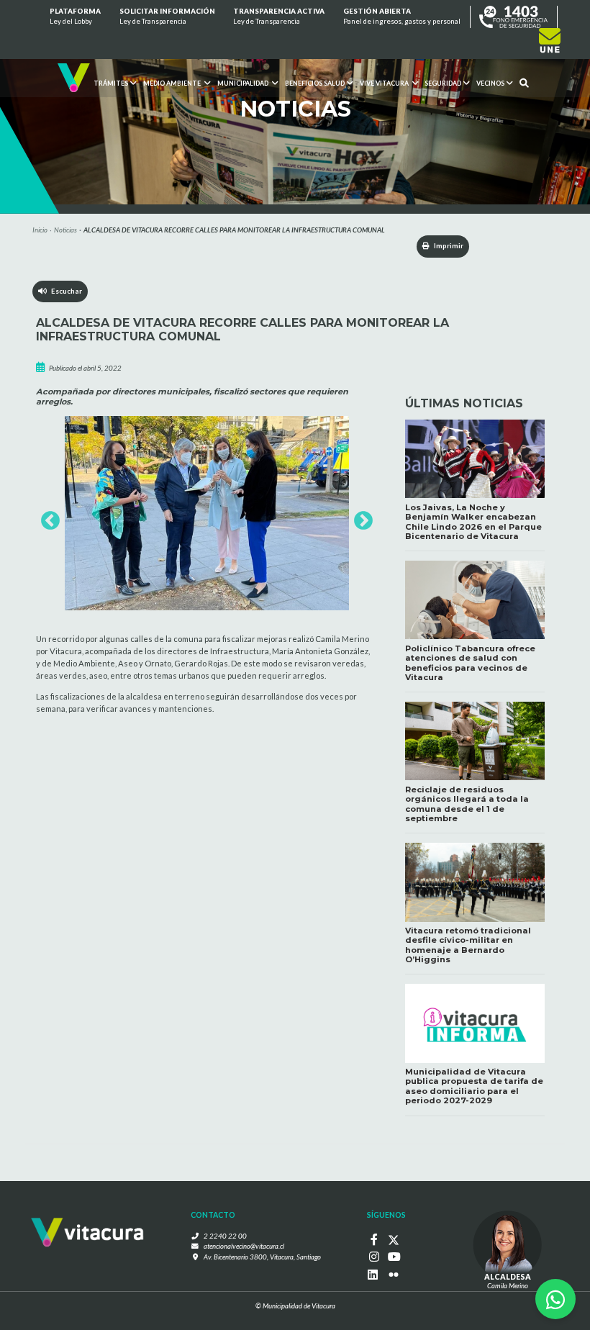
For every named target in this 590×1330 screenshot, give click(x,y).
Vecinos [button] (490, 84)
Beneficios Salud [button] (315, 84)
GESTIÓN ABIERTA (401, 16)
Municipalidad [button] (243, 84)
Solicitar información (167, 16)
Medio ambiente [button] (172, 84)
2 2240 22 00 (225, 1236)
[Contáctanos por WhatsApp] (555, 1299)
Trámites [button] (111, 84)
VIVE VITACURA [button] (384, 84)
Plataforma (75, 16)
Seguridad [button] (443, 84)
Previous (47, 517)
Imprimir (447, 246)
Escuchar (64, 291)
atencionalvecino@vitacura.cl (244, 1246)
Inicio (39, 230)
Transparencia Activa (278, 16)
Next (360, 517)
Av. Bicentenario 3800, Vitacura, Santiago (262, 1257)
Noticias (65, 230)
